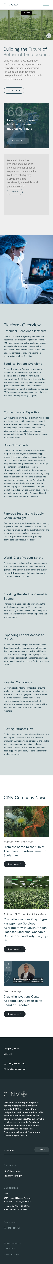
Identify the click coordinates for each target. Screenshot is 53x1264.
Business (8, 914)
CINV (17, 841)
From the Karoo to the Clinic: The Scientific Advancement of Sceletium (25, 851)
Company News (11, 1048)
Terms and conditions (12, 1243)
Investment (27, 914)
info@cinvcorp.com (12, 1171)
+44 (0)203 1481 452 (13, 1176)
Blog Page (8, 841)
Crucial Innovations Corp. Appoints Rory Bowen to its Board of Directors (23, 1001)
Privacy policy (9, 1248)
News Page (27, 841)
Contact (8, 1053)
